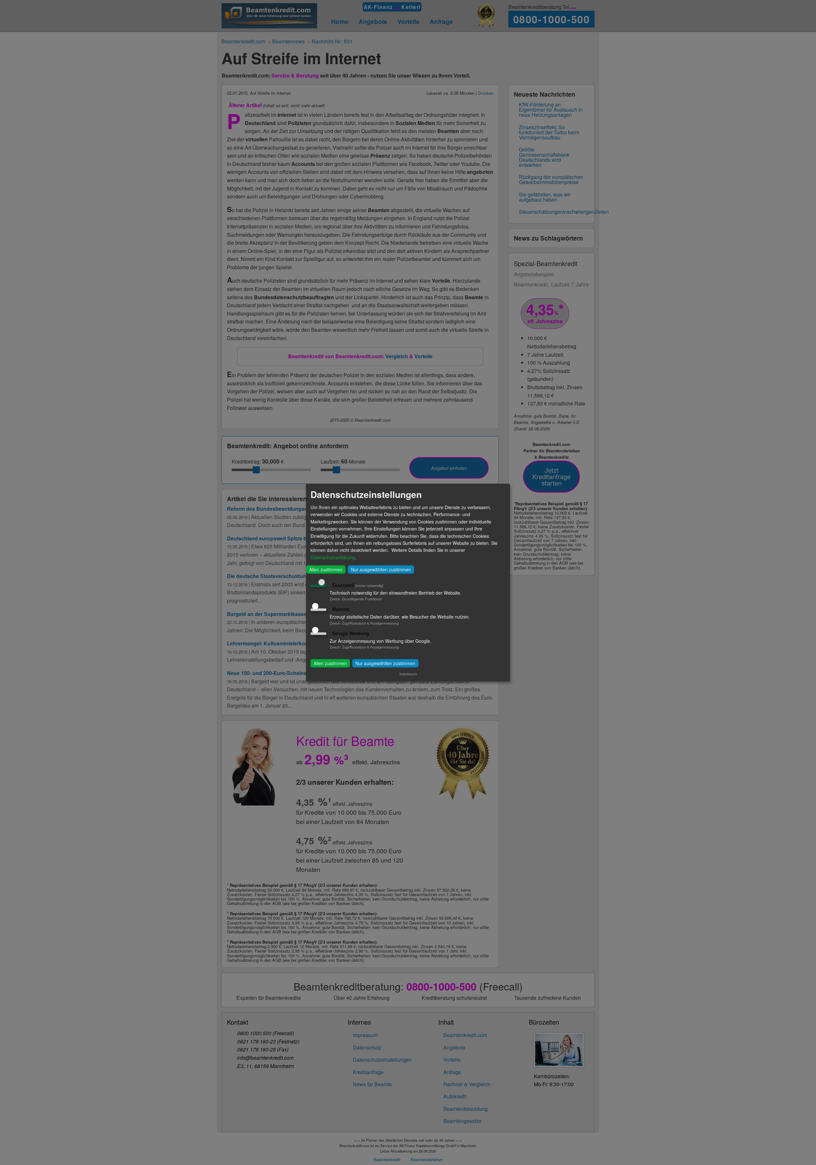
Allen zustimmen (325, 569)
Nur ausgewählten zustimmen (381, 569)
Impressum (408, 673)
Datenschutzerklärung (332, 557)
